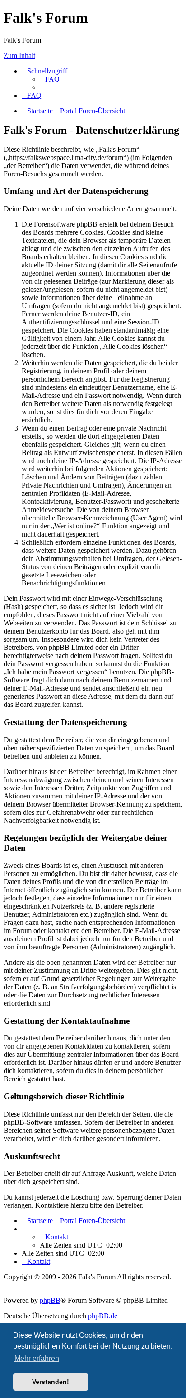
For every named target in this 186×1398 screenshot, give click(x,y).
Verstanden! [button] (50, 1381)
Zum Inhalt (19, 55)
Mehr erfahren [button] (36, 1358)
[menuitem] (50, 79)
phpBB (50, 1300)
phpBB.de (102, 1316)
